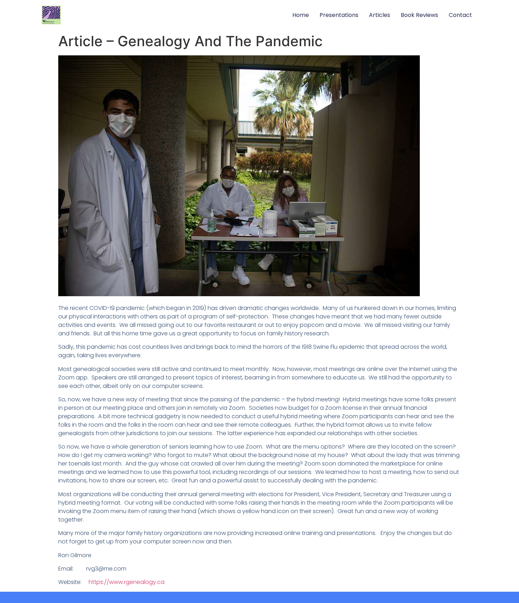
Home (300, 15)
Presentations (339, 15)
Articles (379, 15)
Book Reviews (419, 15)
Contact (460, 15)
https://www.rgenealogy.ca (127, 582)
